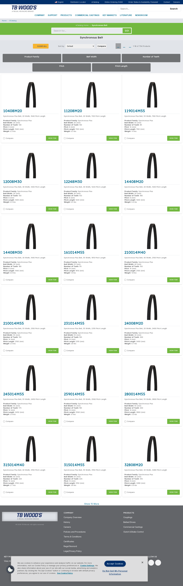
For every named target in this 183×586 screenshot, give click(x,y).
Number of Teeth (10, 125)
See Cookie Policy (65, 573)
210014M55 (13, 323)
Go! (127, 30)
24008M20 (133, 323)
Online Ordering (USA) (114, 2)
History (67, 522)
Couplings (127, 517)
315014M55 (74, 464)
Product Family (9, 121)
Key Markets (110, 15)
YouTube (158, 563)
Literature (126, 15)
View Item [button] (52, 138)
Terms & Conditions (72, 536)
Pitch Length (8, 129)
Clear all (42, 46)
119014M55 (134, 110)
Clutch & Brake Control (133, 532)
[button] (10, 569)
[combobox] (143, 8)
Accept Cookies (115, 564)
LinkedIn (151, 563)
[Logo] (24, 8)
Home (4, 21)
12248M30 (73, 181)
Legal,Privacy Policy (73, 551)
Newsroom (141, 15)
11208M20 (73, 110)
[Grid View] (118, 46)
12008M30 (12, 181)
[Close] (142, 562)
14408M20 (133, 181)
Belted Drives (129, 522)
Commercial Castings (87, 15)
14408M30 (12, 252)
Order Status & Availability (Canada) (143, 2)
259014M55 (74, 394)
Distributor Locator (78, 2)
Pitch (5, 127)
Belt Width (7, 123)
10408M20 (12, 110)
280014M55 (134, 394)
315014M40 (13, 464)
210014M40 (134, 252)
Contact (167, 2)
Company (40, 15)
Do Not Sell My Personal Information (115, 572)
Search (174, 8)
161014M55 (74, 252)
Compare (102, 46)
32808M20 (133, 464)
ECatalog (13, 21)
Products (66, 15)
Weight (6, 131)
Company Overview (73, 517)
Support (52, 15)
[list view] (124, 46)
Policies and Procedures (75, 532)
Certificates (69, 541)
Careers (176, 2)
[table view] (130, 46)
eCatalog (95, 2)
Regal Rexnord (70, 546)
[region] (79, 569)
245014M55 (13, 394)
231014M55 (74, 323)
